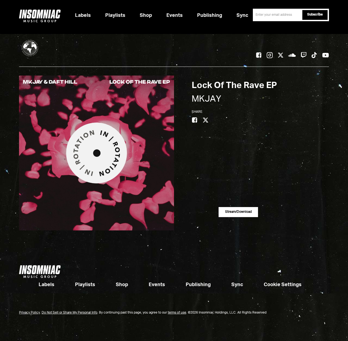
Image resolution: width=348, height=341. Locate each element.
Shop (146, 15)
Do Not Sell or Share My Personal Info (69, 312)
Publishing (209, 15)
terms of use (177, 312)
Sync (242, 15)
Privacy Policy (29, 312)
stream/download (238, 212)
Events (174, 15)
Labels (83, 15)
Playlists (115, 15)
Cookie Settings (283, 284)
